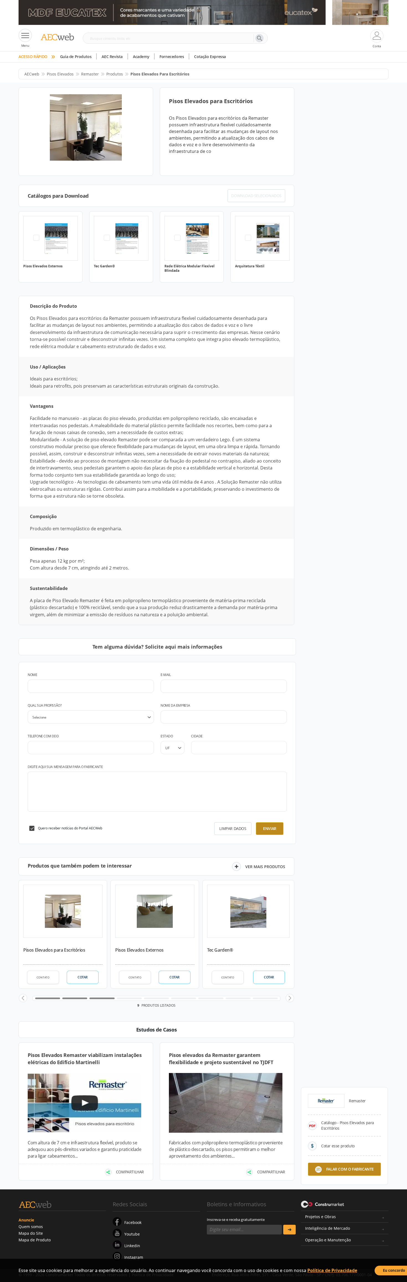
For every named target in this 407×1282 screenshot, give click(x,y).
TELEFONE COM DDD (43, 736)
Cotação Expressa (210, 56)
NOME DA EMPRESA (175, 705)
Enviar (269, 828)
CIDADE (197, 736)
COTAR (83, 977)
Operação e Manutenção (328, 1239)
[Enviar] (289, 1229)
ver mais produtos (265, 866)
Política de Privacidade (332, 1270)
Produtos (114, 74)
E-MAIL (166, 674)
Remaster (90, 74)
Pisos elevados (60, 74)
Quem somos (31, 1226)
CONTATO (43, 977)
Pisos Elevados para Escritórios (54, 950)
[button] (23, 998)
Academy (141, 56)
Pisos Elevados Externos (139, 950)
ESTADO (167, 736)
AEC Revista (112, 56)
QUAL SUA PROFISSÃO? (44, 705)
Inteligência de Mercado (327, 1228)
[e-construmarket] (322, 1204)
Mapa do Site (31, 1233)
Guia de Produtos (76, 56)
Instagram (133, 1257)
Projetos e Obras (320, 1216)
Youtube (132, 1234)
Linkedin (132, 1245)
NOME (32, 674)
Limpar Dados (232, 828)
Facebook (132, 1222)
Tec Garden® (220, 950)
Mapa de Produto (35, 1239)
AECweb (31, 74)
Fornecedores (171, 56)
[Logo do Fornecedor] (326, 1100)
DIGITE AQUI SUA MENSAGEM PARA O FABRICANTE (65, 766)
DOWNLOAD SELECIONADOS (256, 195)
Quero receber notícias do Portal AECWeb (70, 828)
